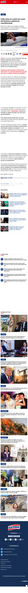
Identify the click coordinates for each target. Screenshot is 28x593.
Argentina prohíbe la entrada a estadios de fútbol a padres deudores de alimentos (16, 228)
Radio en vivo (4, 569)
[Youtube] (13, 536)
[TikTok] (19, 536)
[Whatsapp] (2, 54)
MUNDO (20, 183)
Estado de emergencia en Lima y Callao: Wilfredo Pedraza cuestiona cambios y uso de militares (13, 337)
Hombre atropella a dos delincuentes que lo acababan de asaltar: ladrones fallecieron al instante (15, 259)
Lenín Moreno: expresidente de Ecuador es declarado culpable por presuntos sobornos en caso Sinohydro (17, 203)
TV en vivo (3, 563)
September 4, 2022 (7, 178)
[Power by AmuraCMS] (24, 581)
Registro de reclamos (5, 561)
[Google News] (17, 536)
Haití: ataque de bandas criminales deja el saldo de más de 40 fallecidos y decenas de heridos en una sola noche (15, 275)
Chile (12, 183)
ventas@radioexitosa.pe (8, 549)
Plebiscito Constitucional (5, 185)
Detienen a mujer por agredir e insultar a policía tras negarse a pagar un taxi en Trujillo (13, 492)
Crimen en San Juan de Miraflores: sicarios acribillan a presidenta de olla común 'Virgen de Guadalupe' (14, 517)
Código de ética (4, 559)
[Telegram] (11, 54)
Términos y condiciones (6, 565)
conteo (16, 183)
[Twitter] (4, 54)
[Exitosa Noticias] (3, 2)
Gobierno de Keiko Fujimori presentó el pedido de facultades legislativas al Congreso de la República (13, 467)
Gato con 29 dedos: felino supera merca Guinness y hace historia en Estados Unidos (17, 220)
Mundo (3, 14)
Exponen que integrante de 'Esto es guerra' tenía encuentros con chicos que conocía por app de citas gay (15, 264)
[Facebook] (6, 54)
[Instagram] (15, 536)
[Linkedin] (8, 54)
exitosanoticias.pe (7, 551)
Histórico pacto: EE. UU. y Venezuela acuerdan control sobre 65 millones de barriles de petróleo (18, 195)
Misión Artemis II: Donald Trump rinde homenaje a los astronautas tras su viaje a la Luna (17, 211)
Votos (13, 185)
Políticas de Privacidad (6, 567)
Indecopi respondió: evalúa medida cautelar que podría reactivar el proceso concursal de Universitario (14, 270)
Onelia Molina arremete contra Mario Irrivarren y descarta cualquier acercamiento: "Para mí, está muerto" (13, 415)
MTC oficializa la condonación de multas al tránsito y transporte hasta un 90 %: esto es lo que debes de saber (15, 281)
